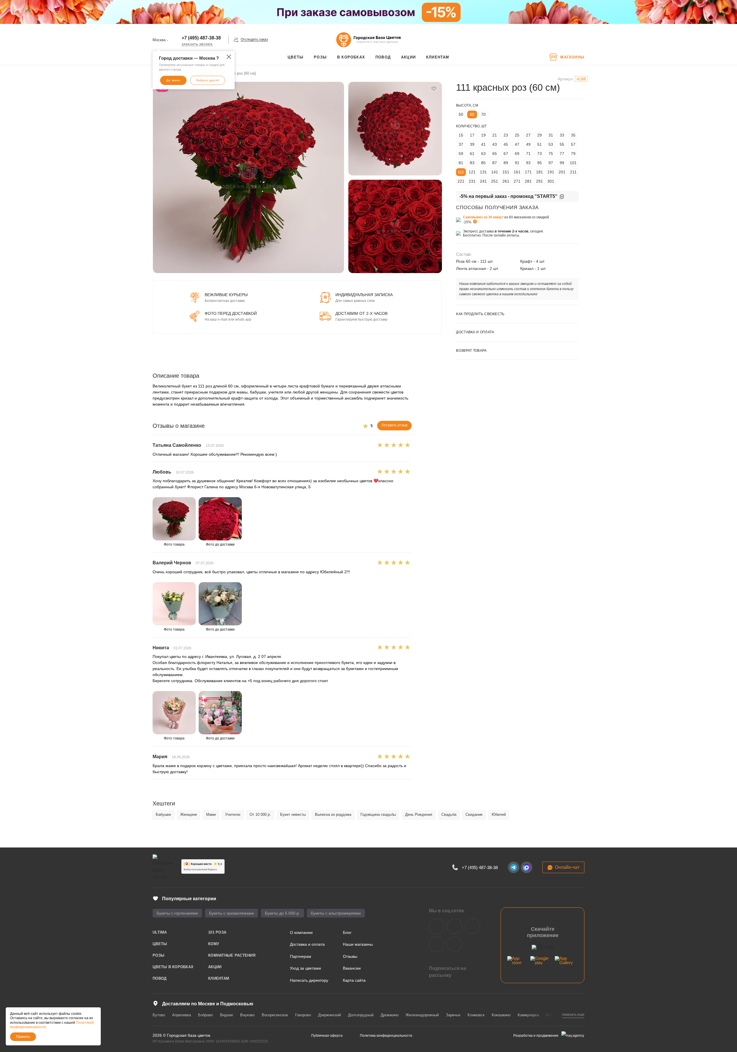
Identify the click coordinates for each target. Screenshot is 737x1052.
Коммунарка (528, 1015)
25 (517, 135)
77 (562, 153)
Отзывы (350, 956)
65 (494, 153)
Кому (213, 944)
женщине (188, 814)
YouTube (472, 926)
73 (539, 153)
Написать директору (309, 980)
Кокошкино (501, 1015)
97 (550, 162)
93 (528, 162)
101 (573, 162)
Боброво (205, 1015)
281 (528, 181)
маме (211, 814)
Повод (159, 978)
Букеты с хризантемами (231, 913)
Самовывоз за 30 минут (483, 217)
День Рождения (418, 814)
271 (517, 181)
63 (483, 153)
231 (472, 181)
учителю (232, 814)
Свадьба (448, 814)
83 (472, 162)
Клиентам (218, 978)
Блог (347, 932)
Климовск (476, 1015)
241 (483, 181)
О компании (301, 932)
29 (539, 135)
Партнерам (300, 956)
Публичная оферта (327, 1036)
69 (517, 153)
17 (472, 135)
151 (505, 172)
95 (539, 162)
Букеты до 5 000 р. (282, 913)
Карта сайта (354, 980)
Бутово (159, 1015)
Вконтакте (437, 926)
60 (472, 114)
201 (562, 172)
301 (550, 181)
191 (550, 172)
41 (483, 144)
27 (528, 135)
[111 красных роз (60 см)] (248, 177)
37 (461, 144)
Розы (158, 955)
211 (573, 172)
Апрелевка (181, 1015)
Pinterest (454, 944)
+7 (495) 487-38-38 (201, 37)
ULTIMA (160, 932)
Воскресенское (275, 1015)
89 (506, 162)
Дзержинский (329, 1015)
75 (550, 153)
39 (472, 144)
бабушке (163, 814)
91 (517, 162)
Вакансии (352, 968)
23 (506, 135)
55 (562, 144)
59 (461, 153)
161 (517, 172)
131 (483, 172)
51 (539, 144)
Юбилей (499, 814)
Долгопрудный (360, 1015)
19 (483, 135)
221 (460, 181)
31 (550, 135)
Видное (226, 1015)
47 (517, 144)
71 (528, 153)
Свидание (474, 814)
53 (550, 144)
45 (506, 144)
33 (562, 135)
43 (494, 144)
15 (461, 135)
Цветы (160, 944)
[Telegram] (513, 867)
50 (461, 114)
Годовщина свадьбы (378, 814)
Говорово (303, 1015)
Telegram (454, 926)
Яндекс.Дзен (437, 944)
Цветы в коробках (173, 967)
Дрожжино (389, 1015)
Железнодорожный (422, 1015)
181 (539, 172)
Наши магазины (358, 944)
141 (494, 172)
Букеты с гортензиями (177, 913)
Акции (214, 967)
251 (494, 181)
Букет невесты (293, 814)
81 (461, 162)
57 (573, 144)
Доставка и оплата (307, 944)
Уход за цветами (305, 968)
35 (573, 135)
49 (528, 144)
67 (506, 153)
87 (494, 162)
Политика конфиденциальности (386, 1036)
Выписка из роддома (333, 814)
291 (539, 181)
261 (505, 181)
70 (483, 114)
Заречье (453, 1015)
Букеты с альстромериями (336, 913)
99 (562, 162)
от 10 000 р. (260, 814)
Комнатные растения (231, 955)
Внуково (247, 1015)
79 (573, 153)
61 (472, 153)
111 (461, 172)
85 (483, 162)
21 (494, 135)
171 (528, 172)
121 (472, 172)
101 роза (217, 932)
